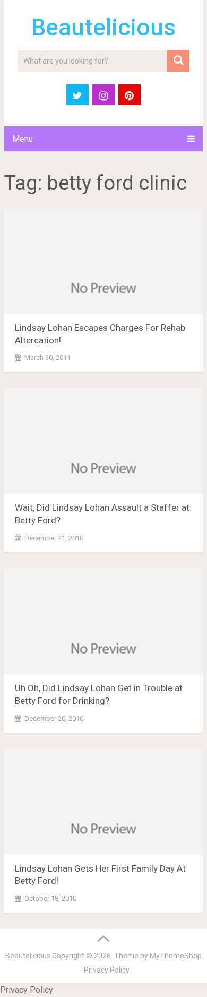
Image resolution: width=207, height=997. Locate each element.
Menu (22, 139)
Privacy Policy (107, 970)
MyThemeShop (176, 955)
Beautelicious (103, 27)
